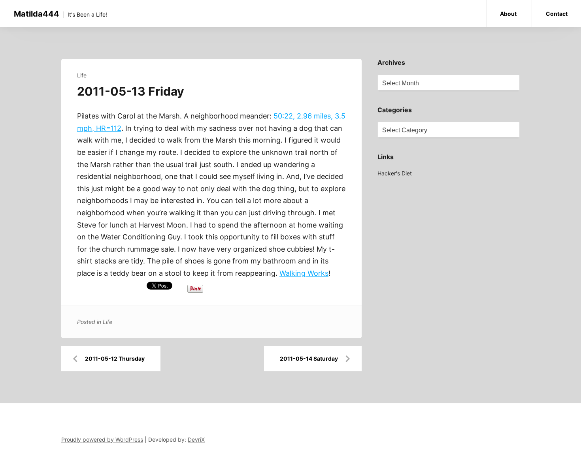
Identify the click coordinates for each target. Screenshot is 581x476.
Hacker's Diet (394, 173)
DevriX (196, 439)
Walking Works (303, 273)
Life (82, 75)
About (508, 13)
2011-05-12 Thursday (115, 358)
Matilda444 (36, 14)
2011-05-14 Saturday (309, 358)
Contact (557, 13)
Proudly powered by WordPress (102, 439)
